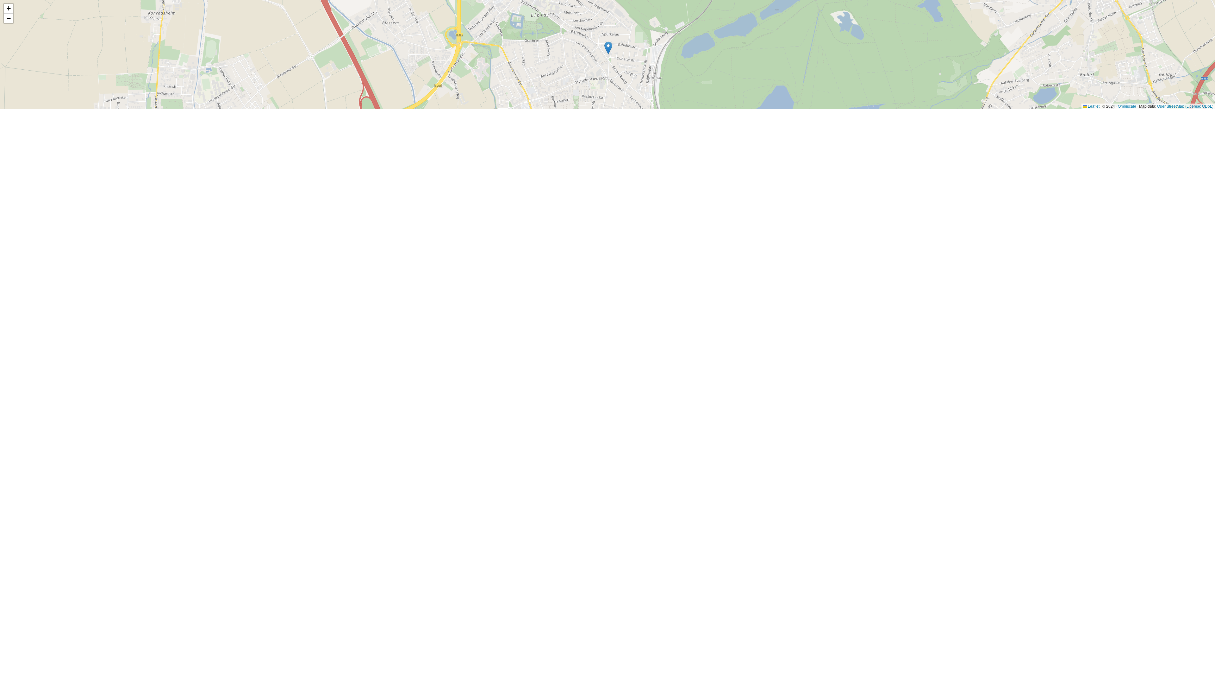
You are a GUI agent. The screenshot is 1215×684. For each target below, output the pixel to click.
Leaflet (1093, 106)
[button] (608, 47)
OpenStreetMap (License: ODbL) (1185, 106)
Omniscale (1127, 106)
